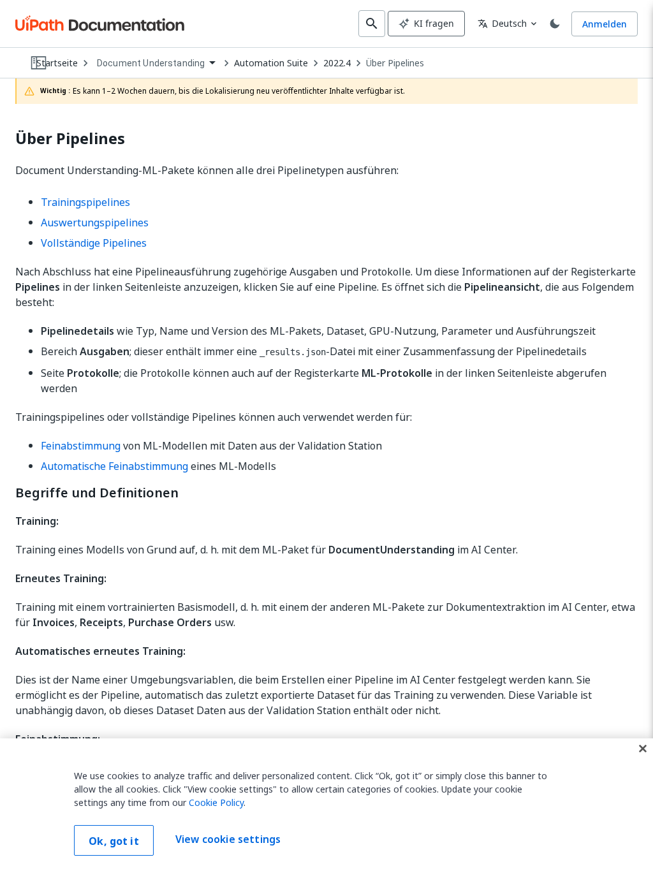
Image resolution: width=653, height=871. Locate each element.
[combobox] (156, 63)
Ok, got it (114, 841)
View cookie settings (228, 839)
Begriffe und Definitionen (97, 493)
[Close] (643, 748)
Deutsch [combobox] (502, 23)
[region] (326, 804)
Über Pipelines (395, 63)
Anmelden (604, 24)
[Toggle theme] (555, 24)
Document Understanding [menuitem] (151, 63)
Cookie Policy (216, 802)
